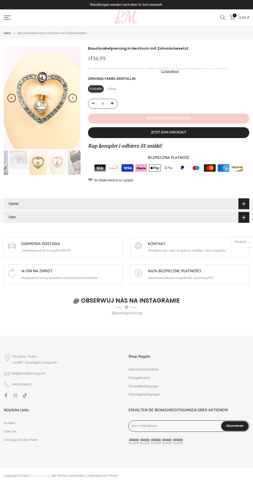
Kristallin (95, 89)
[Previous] (11, 98)
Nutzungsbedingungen (144, 394)
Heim (7, 33)
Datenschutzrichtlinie (143, 369)
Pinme (113, 476)
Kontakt (9, 423)
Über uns (10, 431)
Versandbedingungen (143, 386)
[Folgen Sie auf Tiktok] (24, 395)
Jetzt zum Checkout (168, 132)
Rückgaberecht (139, 378)
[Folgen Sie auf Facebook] (6, 395)
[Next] (72, 98)
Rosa (112, 89)
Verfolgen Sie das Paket (20, 440)
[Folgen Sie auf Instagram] (15, 395)
